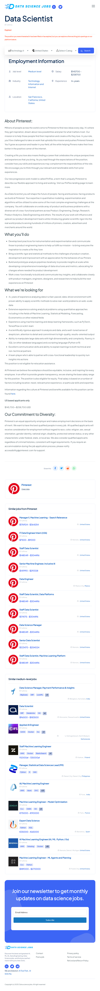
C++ (21, 809)
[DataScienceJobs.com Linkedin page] (54, 7)
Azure (29, 790)
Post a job (40, 957)
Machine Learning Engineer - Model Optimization (43, 801)
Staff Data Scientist (28, 548)
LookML (40, 695)
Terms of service (74, 957)
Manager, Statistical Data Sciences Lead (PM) (41, 765)
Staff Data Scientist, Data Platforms (36, 594)
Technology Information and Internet (36, 84)
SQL (30, 828)
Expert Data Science (29, 820)
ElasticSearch (41, 753)
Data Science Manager (30, 625)
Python (23, 772)
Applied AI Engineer (29, 724)
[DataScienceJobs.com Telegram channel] (18, 966)
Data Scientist (26, 706)
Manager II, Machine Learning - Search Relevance (43, 517)
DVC (36, 790)
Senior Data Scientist (29, 640)
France (87, 813)
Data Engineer (26, 579)
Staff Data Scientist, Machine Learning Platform (42, 655)
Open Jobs (25, 489)
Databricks (31, 713)
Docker (31, 732)
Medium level (34, 71)
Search (87, 50)
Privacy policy (73, 953)
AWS (22, 753)
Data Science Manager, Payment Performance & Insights (46, 687)
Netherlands (85, 739)
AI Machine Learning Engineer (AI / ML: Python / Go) (44, 839)
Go (38, 732)
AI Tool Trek (24, 971)
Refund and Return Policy (78, 960)
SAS (34, 772)
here (13, 393)
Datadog (30, 846)
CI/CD (22, 732)
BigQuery (23, 695)
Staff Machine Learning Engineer (35, 746)
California (33, 100)
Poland (87, 757)
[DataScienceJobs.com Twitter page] (60, 7)
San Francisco (35, 96)
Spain (88, 832)
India (88, 699)
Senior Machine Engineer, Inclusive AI (37, 563)
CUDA (29, 809)
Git (39, 713)
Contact (39, 953)
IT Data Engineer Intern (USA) (33, 533)
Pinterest (26, 484)
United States (85, 524)
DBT (32, 695)
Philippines (86, 776)
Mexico (87, 586)
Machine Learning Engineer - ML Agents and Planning (45, 857)
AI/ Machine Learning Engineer (34, 783)
